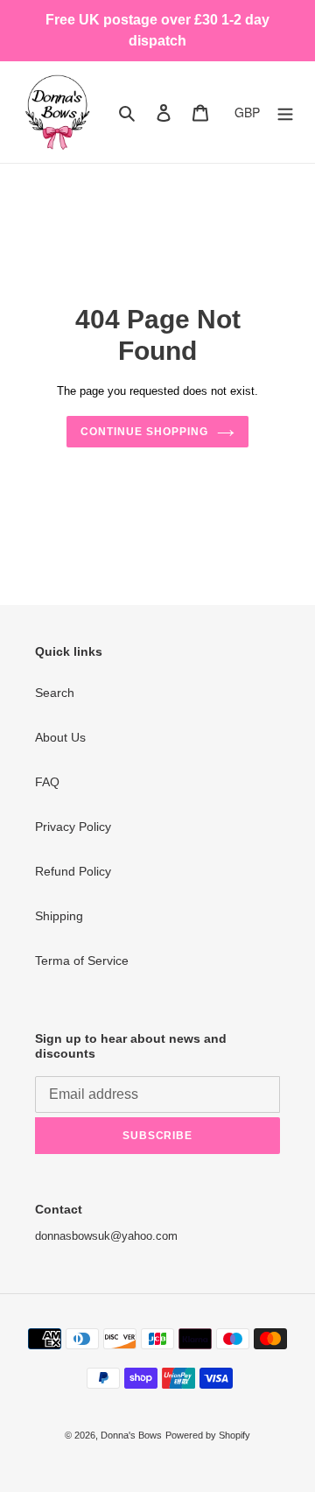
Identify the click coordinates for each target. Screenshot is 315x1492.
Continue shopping (143, 432)
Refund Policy (73, 871)
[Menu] (285, 112)
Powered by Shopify (207, 1435)
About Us (60, 737)
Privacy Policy (73, 827)
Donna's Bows (131, 1435)
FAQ (47, 782)
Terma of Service (82, 961)
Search (54, 693)
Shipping (59, 916)
